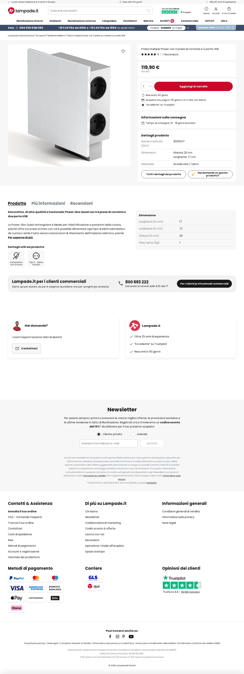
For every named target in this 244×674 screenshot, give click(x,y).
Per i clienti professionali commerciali (204, 283)
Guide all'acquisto (112, 546)
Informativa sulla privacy (178, 517)
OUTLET (209, 21)
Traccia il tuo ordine (21, 523)
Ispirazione (92, 546)
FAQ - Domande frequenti (25, 517)
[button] (123, 51)
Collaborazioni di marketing (103, 523)
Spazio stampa (95, 551)
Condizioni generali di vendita (181, 511)
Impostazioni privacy (35, 643)
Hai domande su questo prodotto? (213, 174)
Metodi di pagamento (22, 546)
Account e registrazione (23, 551)
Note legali (169, 523)
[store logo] (23, 10)
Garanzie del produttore (24, 557)
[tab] (17, 203)
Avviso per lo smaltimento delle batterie (156, 643)
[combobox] (100, 10)
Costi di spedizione (20, 534)
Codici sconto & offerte (100, 528)
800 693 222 (137, 282)
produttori (152, 482)
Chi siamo (91, 511)
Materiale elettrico (56, 35)
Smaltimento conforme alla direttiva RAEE (199, 643)
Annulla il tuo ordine (22, 511)
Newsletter (92, 517)
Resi (10, 540)
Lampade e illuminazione (21, 35)
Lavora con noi (94, 534)
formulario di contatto (94, 475)
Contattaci (15, 528)
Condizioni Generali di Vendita (75, 643)
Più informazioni (48, 203)
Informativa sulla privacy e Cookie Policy (113, 643)
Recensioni (81, 203)
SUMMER (166, 28)
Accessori (41, 35)
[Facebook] (112, 636)
